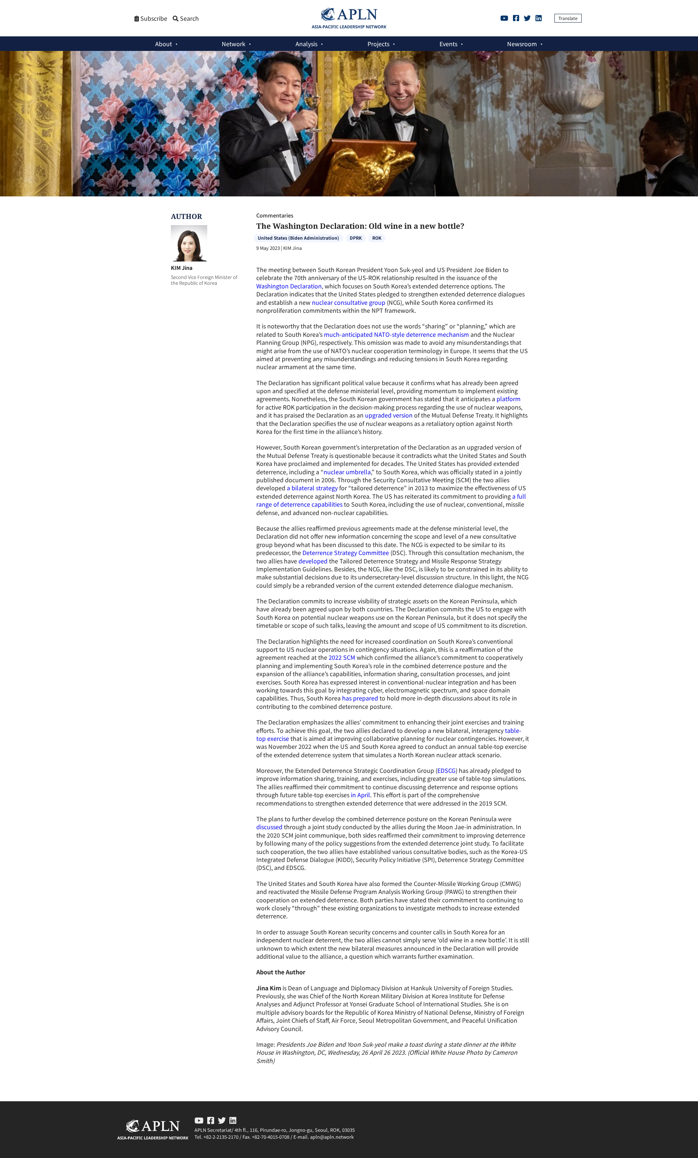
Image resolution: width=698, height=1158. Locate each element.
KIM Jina (182, 267)
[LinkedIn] (538, 18)
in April (360, 794)
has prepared (360, 698)
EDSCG (446, 770)
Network (233, 43)
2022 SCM (342, 657)
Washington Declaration (289, 285)
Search (188, 18)
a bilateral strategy (312, 487)
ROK (376, 238)
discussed (269, 826)
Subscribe (153, 18)
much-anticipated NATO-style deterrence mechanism (396, 334)
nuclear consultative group (348, 302)
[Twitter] (527, 18)
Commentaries (274, 215)
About (163, 43)
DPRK (356, 238)
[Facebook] (516, 18)
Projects (378, 43)
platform (509, 398)
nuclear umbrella (347, 471)
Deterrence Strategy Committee (345, 552)
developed (313, 560)
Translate (568, 18)
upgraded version (389, 415)
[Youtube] (504, 18)
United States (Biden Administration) (298, 238)
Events (448, 43)
